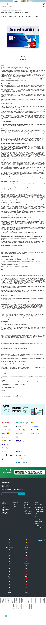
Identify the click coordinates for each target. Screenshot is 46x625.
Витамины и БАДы (39, 509)
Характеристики (12, 16)
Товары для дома (38, 521)
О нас (14, 504)
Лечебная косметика (39, 511)
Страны (14, 506)
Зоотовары (37, 525)
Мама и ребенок (38, 519)
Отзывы (36, 16)
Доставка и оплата (5, 505)
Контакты (3, 507)
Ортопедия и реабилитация (38, 517)
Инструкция (28, 16)
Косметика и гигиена (39, 507)
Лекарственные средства (38, 505)
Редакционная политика (27, 508)
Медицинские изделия (39, 513)
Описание (21, 16)
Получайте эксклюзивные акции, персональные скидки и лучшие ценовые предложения (12, 490)
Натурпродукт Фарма (5, 13)
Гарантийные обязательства (27, 505)
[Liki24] (4, 616)
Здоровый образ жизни (40, 527)
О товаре (3, 16)
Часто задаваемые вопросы (5, 510)
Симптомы (37, 530)
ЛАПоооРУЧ (37, 523)
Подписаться (21, 493)
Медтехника (37, 514)
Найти (43, 6)
